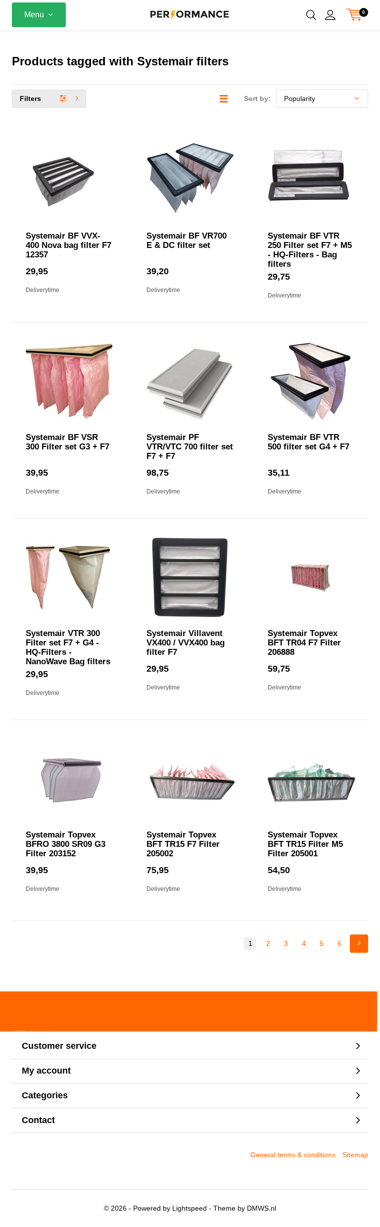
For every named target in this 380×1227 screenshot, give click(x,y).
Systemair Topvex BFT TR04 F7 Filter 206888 (304, 643)
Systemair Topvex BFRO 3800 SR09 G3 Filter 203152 (65, 844)
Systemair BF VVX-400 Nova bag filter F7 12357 (68, 245)
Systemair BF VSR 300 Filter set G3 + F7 (67, 442)
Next (359, 943)
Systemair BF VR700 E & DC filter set (186, 240)
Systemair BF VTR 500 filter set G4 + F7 (308, 442)
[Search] (311, 15)
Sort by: (257, 98)
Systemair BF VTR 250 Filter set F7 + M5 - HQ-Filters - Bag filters (310, 250)
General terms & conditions (292, 1155)
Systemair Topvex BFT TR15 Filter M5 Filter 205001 (305, 844)
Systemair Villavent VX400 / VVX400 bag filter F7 (185, 643)
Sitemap (355, 1155)
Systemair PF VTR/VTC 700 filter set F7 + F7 (189, 447)
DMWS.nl (261, 1208)
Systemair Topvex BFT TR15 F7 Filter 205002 (183, 844)
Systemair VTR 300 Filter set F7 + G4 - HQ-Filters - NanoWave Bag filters (68, 647)
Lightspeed (189, 1208)
